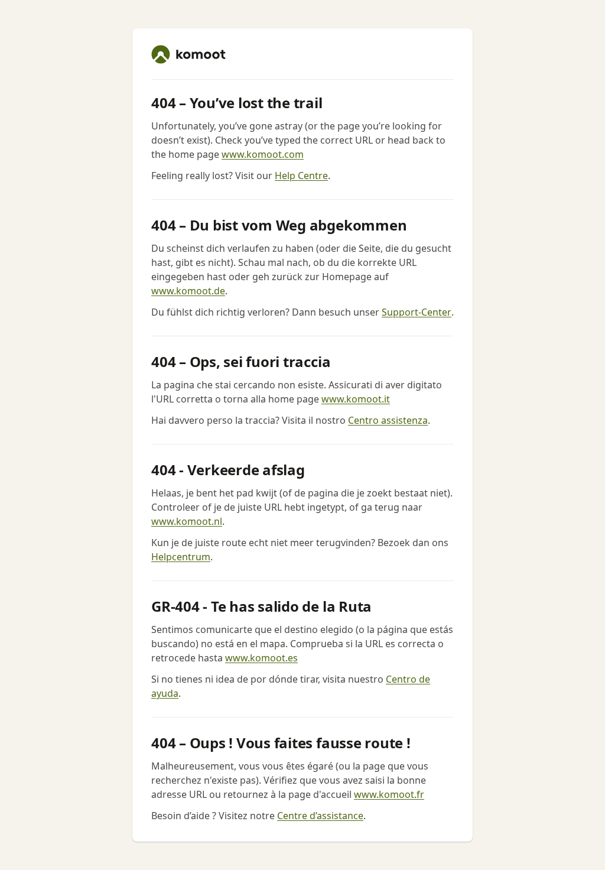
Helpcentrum (180, 556)
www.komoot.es (261, 657)
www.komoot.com (263, 154)
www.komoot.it (355, 398)
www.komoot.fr (389, 794)
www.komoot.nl (186, 521)
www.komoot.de (188, 290)
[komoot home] (188, 54)
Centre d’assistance (320, 815)
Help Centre (301, 175)
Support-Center (416, 312)
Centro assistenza (388, 420)
